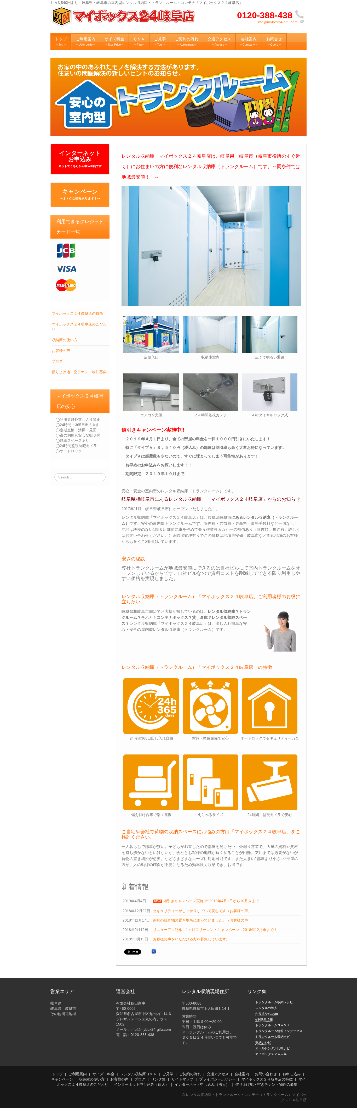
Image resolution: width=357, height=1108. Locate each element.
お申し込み (292, 1074)
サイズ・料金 (103, 1074)
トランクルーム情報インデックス (278, 1031)
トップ (57, 1074)
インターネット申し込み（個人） (141, 1084)
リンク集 (158, 1079)
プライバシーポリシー (217, 1079)
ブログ (57, 361)
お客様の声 (61, 351)
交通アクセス (218, 1074)
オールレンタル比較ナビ (272, 1048)
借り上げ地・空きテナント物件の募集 (266, 1084)
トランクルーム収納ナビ (272, 1037)
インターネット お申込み (80, 159)
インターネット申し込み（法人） (202, 1084)
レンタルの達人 (266, 1008)
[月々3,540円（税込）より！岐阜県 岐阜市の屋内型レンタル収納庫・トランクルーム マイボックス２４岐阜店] (123, 16)
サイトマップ (182, 1079)
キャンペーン (80, 194)
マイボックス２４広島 (271, 1054)
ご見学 (167, 1074)
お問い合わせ (266, 1074)
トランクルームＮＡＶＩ (272, 1025)
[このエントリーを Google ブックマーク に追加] (154, 952)
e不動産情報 (264, 1019)
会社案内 (241, 1074)
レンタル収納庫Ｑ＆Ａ (138, 1074)
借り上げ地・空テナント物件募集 (79, 372)
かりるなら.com (266, 1014)
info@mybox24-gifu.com (277, 22)
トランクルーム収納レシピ (274, 1002)
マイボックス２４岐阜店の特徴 (77, 313)
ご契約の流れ (190, 1074)
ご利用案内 (77, 1074)
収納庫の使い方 (64, 340)
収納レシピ (263, 1042)
